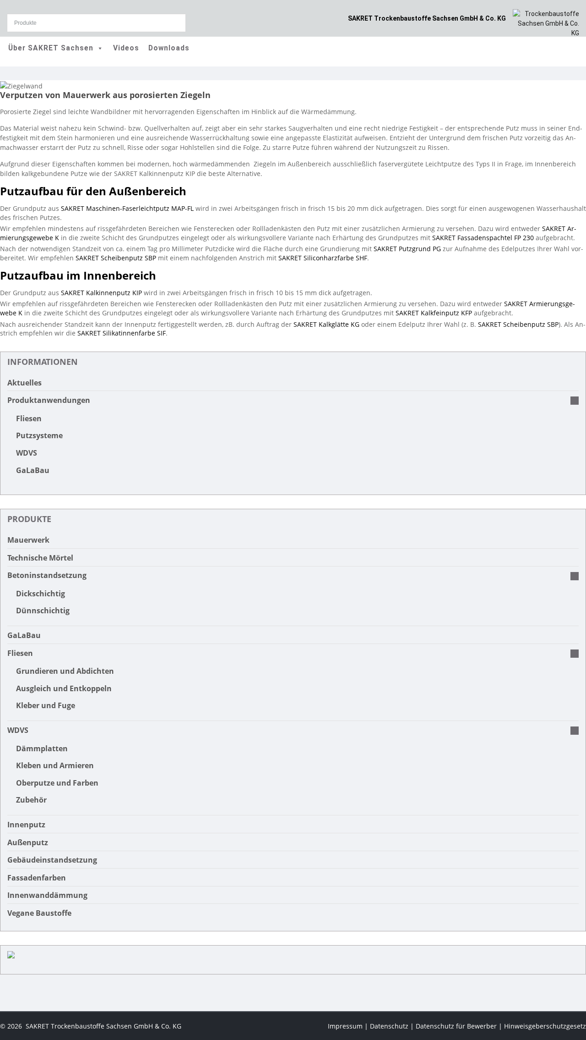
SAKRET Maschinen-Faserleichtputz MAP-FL (127, 208)
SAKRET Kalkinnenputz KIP (101, 292)
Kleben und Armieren (55, 765)
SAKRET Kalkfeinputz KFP (434, 312)
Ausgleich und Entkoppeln (64, 688)
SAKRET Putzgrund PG (407, 248)
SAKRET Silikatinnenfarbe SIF (121, 333)
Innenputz (26, 825)
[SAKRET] (546, 23)
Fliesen (29, 418)
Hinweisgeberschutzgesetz (545, 1026)
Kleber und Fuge (45, 705)
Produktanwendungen (48, 400)
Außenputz (27, 842)
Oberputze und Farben (57, 783)
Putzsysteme (39, 435)
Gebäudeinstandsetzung (52, 860)
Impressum (345, 1026)
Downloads (169, 48)
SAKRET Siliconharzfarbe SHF (322, 257)
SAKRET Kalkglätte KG (326, 324)
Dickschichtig (40, 594)
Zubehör (31, 800)
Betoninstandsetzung (47, 575)
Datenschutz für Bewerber (456, 1026)
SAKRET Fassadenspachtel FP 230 (483, 237)
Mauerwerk (28, 540)
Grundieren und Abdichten (65, 671)
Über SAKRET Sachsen (50, 48)
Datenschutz (389, 1026)
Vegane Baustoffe (39, 913)
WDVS (26, 453)
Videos (126, 48)
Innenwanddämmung (47, 895)
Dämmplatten (42, 748)
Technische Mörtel (40, 558)
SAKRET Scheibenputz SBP (116, 257)
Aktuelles (24, 383)
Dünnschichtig (43, 610)
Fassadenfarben (36, 878)
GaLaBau (32, 470)
